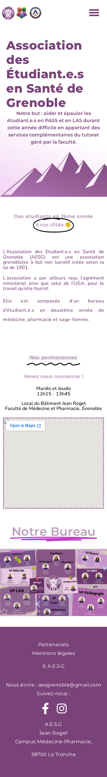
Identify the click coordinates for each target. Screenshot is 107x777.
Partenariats (53, 644)
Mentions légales (53, 653)
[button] (94, 12)
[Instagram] (61, 708)
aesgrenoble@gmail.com (69, 685)
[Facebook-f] (45, 708)
